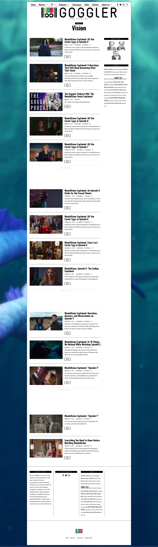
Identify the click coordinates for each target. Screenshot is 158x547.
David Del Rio (125, 72)
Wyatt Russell (117, 103)
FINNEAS (120, 74)
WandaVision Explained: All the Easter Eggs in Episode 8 (79, 119)
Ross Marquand (120, 90)
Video (86, 4)
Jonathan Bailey (117, 82)
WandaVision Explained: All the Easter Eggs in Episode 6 (79, 218)
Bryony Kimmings (115, 72)
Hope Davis (124, 79)
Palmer (124, 87)
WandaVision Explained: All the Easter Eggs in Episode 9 (79, 40)
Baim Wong (115, 69)
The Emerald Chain (116, 92)
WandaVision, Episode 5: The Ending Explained (82, 270)
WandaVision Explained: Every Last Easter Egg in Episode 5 (81, 244)
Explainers (77, 45)
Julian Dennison (93, 491)
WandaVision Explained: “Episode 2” (82, 368)
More (67, 57)
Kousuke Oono (111, 84)
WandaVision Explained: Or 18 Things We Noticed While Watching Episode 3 (82, 343)
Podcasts (63, 4)
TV (52, 4)
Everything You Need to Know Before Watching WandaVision (82, 441)
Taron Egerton (109, 92)
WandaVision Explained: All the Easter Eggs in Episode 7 (79, 145)
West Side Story (110, 103)
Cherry (120, 72)
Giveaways (76, 4)
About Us (105, 4)
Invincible (106, 82)
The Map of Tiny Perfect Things (115, 95)
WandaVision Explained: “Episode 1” (81, 416)
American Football (108, 69)
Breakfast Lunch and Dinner (87, 478)
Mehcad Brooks (124, 84)
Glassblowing (111, 79)
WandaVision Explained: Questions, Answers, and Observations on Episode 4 (81, 315)
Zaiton (105, 106)
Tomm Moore (111, 100)
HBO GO (118, 78)
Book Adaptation (120, 69)
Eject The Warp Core (107, 74)
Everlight (117, 74)
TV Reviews (85, 45)
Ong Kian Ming (120, 87)
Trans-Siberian (116, 100)
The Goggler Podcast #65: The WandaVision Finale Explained (79, 95)
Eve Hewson (113, 74)
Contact (95, 4)
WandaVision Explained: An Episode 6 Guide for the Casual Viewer (82, 192)
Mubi (112, 87)
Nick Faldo (115, 87)
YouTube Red (124, 103)
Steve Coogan (97, 499)
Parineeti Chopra (107, 90)
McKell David (117, 84)
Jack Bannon (110, 82)
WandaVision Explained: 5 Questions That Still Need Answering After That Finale (82, 67)
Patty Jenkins (113, 90)
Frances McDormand (91, 483)
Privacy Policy (88, 538)
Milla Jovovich (107, 87)
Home (33, 4)
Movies (42, 4)
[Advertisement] (65, 178)
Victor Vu (121, 100)
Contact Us (80, 538)
